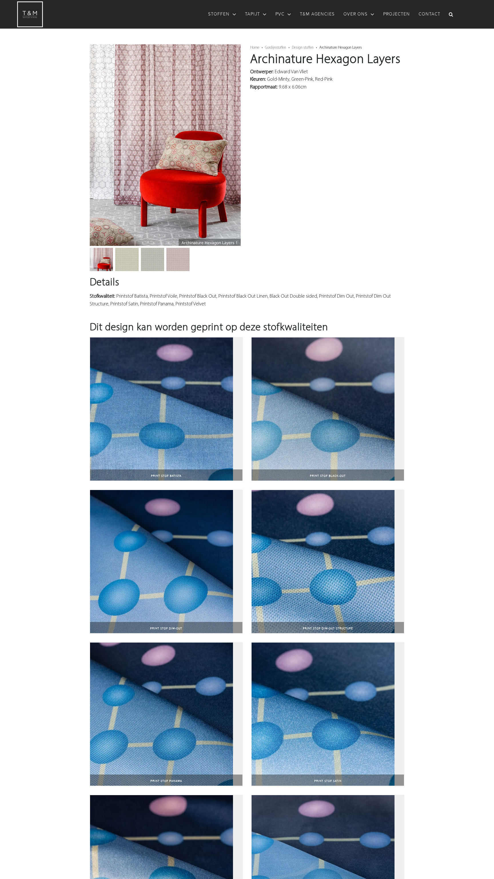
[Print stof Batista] (161, 341)
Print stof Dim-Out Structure (328, 629)
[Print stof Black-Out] (323, 341)
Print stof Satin (328, 781)
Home (254, 47)
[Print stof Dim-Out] (161, 493)
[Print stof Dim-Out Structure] (323, 493)
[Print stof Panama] (161, 646)
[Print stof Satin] (323, 646)
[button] (451, 14)
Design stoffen (303, 47)
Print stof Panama (166, 781)
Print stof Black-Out (328, 476)
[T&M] (30, 4)
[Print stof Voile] (323, 798)
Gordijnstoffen (275, 47)
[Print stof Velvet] (161, 798)
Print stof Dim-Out (166, 629)
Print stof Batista (166, 476)
